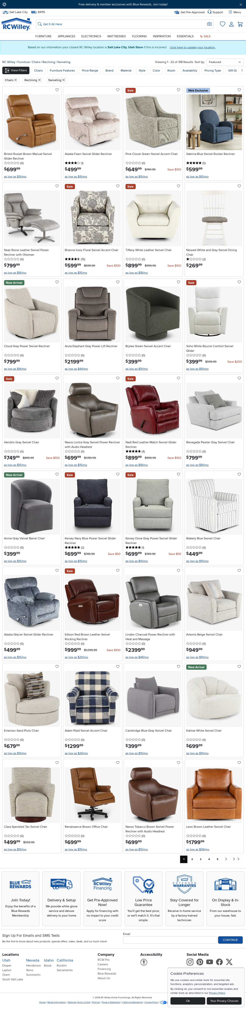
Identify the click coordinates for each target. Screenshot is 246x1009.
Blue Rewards (107, 974)
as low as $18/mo (136, 273)
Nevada (32, 960)
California (65, 960)
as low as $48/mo (137, 657)
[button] (28, 4)
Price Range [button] (90, 70)
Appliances (66, 36)
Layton (6, 970)
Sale (207, 36)
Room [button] (171, 70)
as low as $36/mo (197, 849)
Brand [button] (109, 70)
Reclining (49, 62)
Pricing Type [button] (212, 70)
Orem (6, 975)
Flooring (139, 36)
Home (42, 1002)
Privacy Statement (111, 1002)
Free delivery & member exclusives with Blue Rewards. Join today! (123, 4)
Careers (103, 964)
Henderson (33, 965)
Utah (6, 960)
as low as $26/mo (76, 753)
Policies (96, 1002)
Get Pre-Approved (193, 12)
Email (126, 934)
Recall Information (56, 1002)
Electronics (91, 36)
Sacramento (65, 970)
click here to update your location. (193, 47)
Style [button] (142, 70)
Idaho (49, 960)
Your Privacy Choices (224, 1001)
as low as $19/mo (197, 657)
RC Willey (8, 62)
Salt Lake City (18, 11)
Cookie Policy (152, 1002)
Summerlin (33, 975)
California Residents (132, 1002)
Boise (48, 965)
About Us (104, 978)
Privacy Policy (217, 993)
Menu (237, 12)
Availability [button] (190, 70)
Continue (230, 940)
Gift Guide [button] (235, 70)
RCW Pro (104, 960)
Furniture (43, 36)
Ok (188, 1001)
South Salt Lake (12, 979)
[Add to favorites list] (57, 90)
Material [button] (126, 70)
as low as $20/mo (76, 657)
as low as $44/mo (76, 369)
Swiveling (63, 62)
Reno (29, 970)
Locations (10, 954)
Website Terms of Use (79, 1002)
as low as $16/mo (15, 273)
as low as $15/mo (15, 177)
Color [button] (156, 70)
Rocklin (62, 965)
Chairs (36, 62)
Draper (6, 965)
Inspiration (162, 36)
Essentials (185, 36)
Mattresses (116, 36)
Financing (104, 969)
